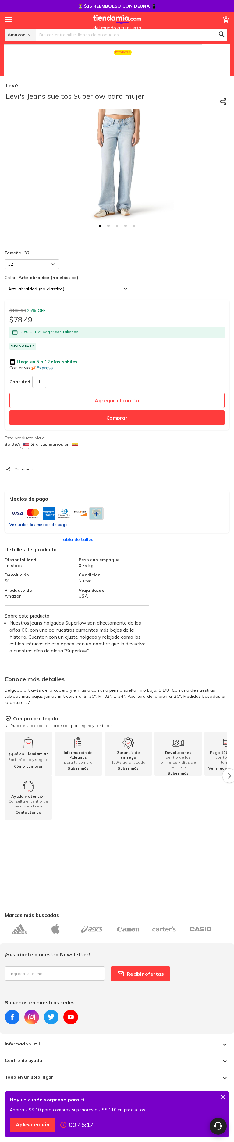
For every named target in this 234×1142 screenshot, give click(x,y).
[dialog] (117, 1114)
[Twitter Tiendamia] (51, 1017)
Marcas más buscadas (32, 915)
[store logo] (117, 28)
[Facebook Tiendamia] (12, 1017)
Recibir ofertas (145, 974)
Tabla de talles (76, 539)
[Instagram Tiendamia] (31, 1017)
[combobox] (131, 35)
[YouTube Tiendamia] (70, 1017)
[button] (100, 226)
